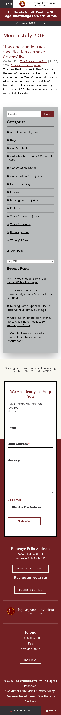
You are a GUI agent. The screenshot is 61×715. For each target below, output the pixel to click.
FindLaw (30, 701)
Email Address (19, 444)
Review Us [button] (30, 659)
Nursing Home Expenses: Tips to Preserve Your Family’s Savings (28, 308)
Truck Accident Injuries (26, 65)
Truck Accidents (20, 224)
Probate (15, 208)
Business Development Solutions (29, 696)
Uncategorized (19, 232)
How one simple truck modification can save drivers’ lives (24, 51)
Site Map (27, 691)
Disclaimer (14, 500)
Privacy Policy (45, 691)
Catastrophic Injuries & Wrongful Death (29, 158)
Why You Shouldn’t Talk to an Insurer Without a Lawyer (27, 280)
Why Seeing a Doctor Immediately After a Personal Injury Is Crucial (29, 294)
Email (52, 710)
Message (14, 460)
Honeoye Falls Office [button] (30, 568)
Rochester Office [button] (30, 590)
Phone (12, 427)
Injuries (14, 192)
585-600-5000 (30, 638)
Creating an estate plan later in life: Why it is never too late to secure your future (29, 321)
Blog (13, 140)
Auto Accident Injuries (24, 132)
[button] (6, 4)
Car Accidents (19, 148)
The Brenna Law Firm (33, 61)
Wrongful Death (20, 240)
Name (12, 411)
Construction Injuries (23, 168)
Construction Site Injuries (26, 176)
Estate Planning (20, 184)
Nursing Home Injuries (24, 200)
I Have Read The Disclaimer (28, 507)
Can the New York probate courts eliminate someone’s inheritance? (25, 337)
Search (47, 114)
